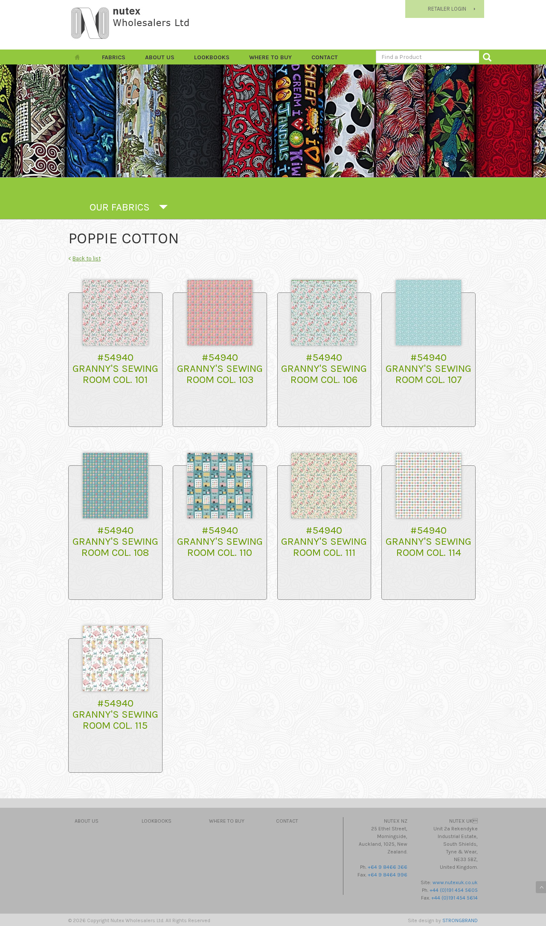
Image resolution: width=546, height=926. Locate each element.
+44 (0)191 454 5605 (454, 890)
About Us (159, 57)
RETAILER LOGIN (447, 9)
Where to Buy (270, 57)
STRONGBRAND (460, 920)
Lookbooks (211, 57)
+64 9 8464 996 (387, 875)
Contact (324, 57)
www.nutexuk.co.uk (455, 882)
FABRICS (113, 57)
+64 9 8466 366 (387, 867)
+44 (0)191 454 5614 (454, 898)
